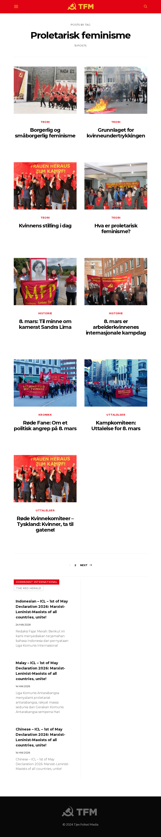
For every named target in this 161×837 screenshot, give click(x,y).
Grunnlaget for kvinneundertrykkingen (116, 133)
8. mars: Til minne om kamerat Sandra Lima (45, 324)
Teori (45, 121)
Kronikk (45, 414)
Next (84, 565)
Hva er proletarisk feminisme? (115, 228)
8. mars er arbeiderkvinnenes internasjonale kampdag (116, 327)
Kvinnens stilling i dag (45, 225)
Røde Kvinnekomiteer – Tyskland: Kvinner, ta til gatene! (45, 524)
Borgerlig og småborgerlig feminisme (45, 133)
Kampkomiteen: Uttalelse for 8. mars (115, 426)
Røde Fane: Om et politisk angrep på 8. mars (45, 426)
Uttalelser (115, 414)
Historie (45, 313)
